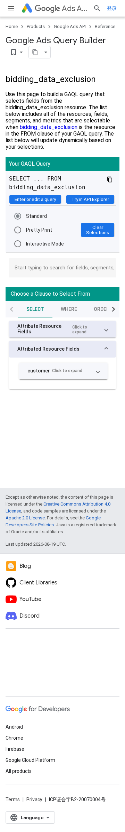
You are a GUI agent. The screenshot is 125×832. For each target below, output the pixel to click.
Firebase (15, 749)
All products (19, 771)
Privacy (34, 799)
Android (14, 727)
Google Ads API (70, 26)
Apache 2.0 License (25, 517)
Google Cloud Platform (30, 760)
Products (36, 26)
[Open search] (97, 8)
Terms (13, 799)
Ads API (75, 8)
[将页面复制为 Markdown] (35, 52)
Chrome (14, 738)
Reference (105, 26)
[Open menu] (11, 8)
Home (12, 26)
